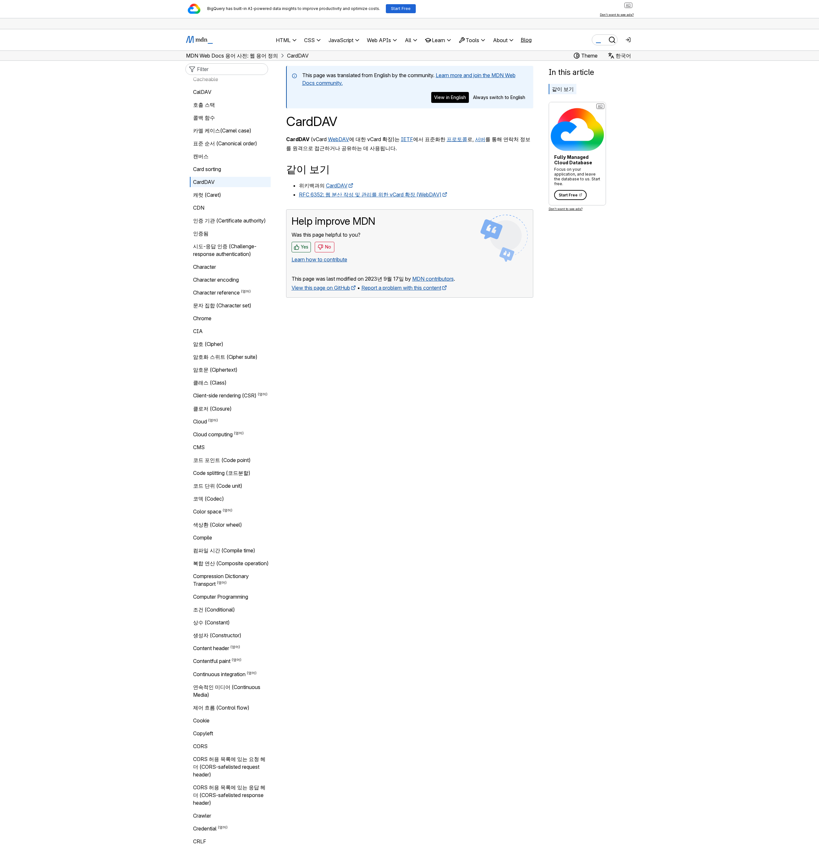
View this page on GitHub (321, 288)
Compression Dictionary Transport (221, 580)
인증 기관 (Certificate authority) (229, 220)
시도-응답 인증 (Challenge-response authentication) (224, 250)
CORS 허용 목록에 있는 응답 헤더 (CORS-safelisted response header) (229, 795)
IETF (407, 139)
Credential (205, 828)
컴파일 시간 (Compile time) (224, 550)
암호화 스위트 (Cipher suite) (225, 357)
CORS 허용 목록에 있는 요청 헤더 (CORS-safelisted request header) (229, 767)
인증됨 (201, 233)
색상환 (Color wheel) (217, 524)
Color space (207, 512)
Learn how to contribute (319, 259)
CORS (200, 746)
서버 (480, 139)
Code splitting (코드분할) (221, 473)
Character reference (216, 292)
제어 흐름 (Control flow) (221, 707)
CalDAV (202, 92)
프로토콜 (457, 139)
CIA (198, 331)
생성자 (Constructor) (217, 635)
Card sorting (207, 169)
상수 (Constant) (211, 622)
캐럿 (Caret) (207, 195)
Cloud (200, 421)
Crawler (202, 815)
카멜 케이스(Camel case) (222, 130)
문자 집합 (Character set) (222, 305)
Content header (211, 648)
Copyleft (203, 733)
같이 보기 (563, 89)
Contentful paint (211, 661)
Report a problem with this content (401, 288)
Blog (526, 40)
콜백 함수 (204, 117)
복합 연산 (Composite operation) (231, 563)
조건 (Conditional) (214, 609)
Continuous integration (219, 674)
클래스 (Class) (210, 382)
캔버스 (201, 156)
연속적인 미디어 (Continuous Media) (226, 691)
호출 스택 (204, 105)
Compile (202, 537)
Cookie (201, 720)
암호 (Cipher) (208, 344)
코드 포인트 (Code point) (222, 460)
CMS (199, 447)
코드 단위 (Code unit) (217, 486)
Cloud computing (213, 434)
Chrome (202, 318)
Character (204, 267)
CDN (198, 207)
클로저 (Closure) (212, 408)
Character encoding (216, 279)
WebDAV (338, 139)
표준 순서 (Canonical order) (225, 143)
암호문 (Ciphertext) (215, 370)
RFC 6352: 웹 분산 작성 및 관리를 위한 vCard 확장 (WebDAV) (370, 194)
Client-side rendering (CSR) (224, 396)
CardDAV (337, 185)
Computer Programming (220, 597)
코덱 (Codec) (208, 498)
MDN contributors (433, 279)
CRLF (199, 841)
